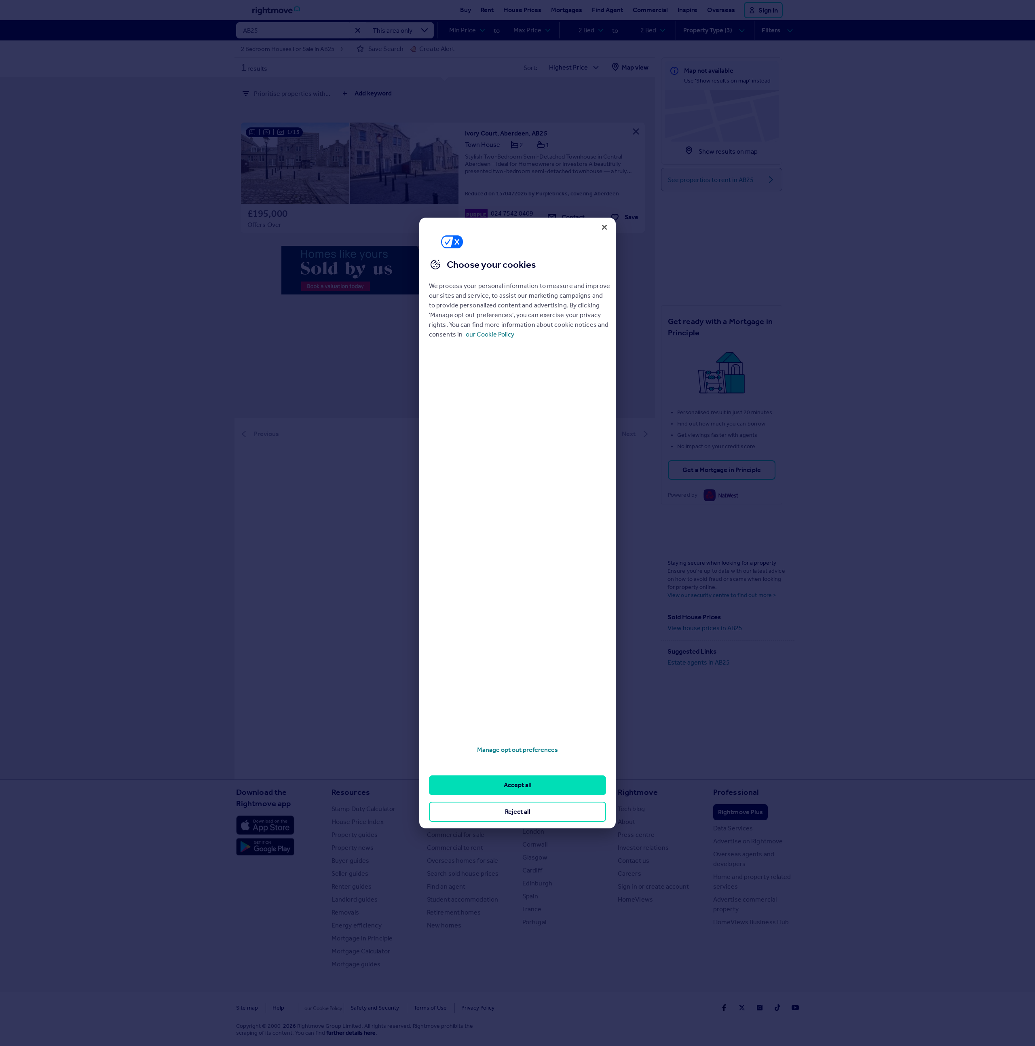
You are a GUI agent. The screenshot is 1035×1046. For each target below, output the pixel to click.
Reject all (517, 811)
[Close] (604, 227)
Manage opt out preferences (517, 750)
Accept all (518, 785)
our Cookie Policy (490, 334)
